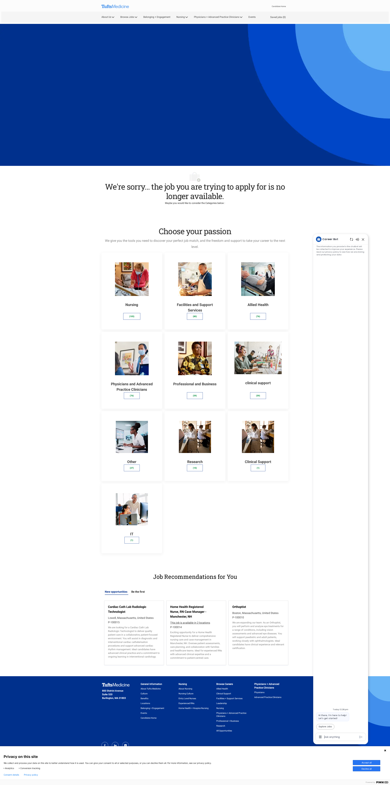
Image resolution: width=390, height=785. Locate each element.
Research (220, 726)
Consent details (11, 775)
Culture (144, 693)
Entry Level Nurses (187, 698)
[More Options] (320, 737)
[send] (361, 737)
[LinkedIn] (115, 745)
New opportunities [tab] (116, 591)
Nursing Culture (186, 693)
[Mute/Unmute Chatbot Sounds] (357, 239)
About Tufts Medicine (151, 688)
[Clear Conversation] (351, 239)
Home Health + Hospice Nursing (194, 708)
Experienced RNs (186, 703)
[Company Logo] (115, 6)
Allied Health (222, 688)
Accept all (367, 762)
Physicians (259, 692)
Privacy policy (31, 775)
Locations (145, 703)
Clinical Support (223, 693)
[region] (340, 488)
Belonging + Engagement (156, 17)
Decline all (367, 769)
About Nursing (185, 688)
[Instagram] (125, 745)
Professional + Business (227, 721)
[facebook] (104, 745)
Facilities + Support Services (229, 698)
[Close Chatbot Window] (363, 239)
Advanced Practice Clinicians (267, 697)
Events (252, 17)
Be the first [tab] (138, 591)
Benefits (144, 698)
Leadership (221, 703)
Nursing (220, 708)
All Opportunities (224, 730)
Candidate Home (279, 6)
